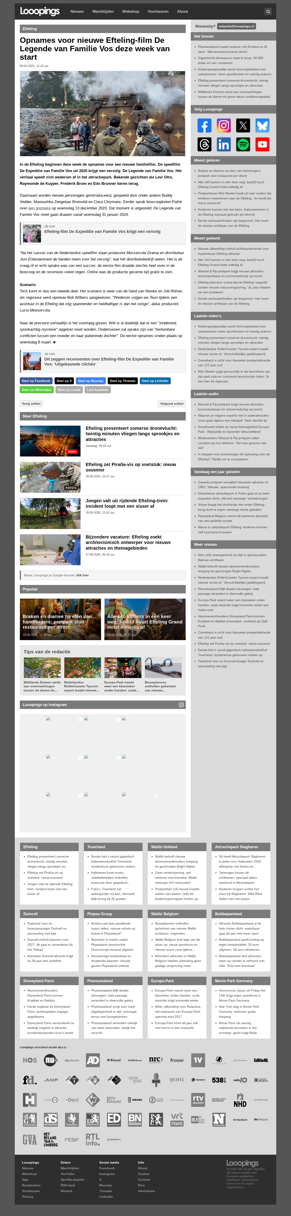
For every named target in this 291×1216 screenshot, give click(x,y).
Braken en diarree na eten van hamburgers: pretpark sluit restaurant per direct (57, 622)
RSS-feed (68, 1185)
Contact (144, 1179)
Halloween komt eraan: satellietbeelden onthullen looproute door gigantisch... (110, 877)
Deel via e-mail (69, 390)
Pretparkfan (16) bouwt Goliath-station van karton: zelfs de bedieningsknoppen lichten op (178, 894)
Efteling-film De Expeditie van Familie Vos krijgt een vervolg (102, 231)
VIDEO (72, 452)
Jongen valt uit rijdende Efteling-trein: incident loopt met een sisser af (50, 889)
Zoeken (144, 1174)
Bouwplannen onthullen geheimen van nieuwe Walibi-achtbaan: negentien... (176, 928)
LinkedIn (106, 1196)
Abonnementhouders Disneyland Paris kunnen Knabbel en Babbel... (45, 995)
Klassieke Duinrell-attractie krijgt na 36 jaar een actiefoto (50, 958)
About (182, 11)
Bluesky (105, 1185)
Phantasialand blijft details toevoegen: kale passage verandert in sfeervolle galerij (112, 995)
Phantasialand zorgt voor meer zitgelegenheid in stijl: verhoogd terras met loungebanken (113, 1011)
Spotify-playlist (72, 1179)
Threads (105, 1191)
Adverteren (146, 1191)
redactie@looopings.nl (236, 26)
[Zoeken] (268, 11)
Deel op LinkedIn (155, 381)
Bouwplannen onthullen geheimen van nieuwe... (160, 686)
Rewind (66, 1191)
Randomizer (31, 1185)
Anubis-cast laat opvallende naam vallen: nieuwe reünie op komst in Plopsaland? (113, 928)
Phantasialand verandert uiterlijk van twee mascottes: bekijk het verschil (114, 1028)
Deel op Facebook (36, 381)
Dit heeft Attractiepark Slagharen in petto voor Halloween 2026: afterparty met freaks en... (242, 861)
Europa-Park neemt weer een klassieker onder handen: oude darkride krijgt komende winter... (178, 995)
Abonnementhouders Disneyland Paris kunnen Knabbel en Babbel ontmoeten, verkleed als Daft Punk (233, 621)
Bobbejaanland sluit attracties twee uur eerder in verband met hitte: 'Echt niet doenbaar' (241, 961)
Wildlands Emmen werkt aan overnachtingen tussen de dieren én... (42, 686)
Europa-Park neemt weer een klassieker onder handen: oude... (121, 686)
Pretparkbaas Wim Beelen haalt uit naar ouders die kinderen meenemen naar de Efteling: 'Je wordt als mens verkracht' (234, 198)
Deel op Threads (122, 381)
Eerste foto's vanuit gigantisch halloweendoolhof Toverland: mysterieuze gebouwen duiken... (114, 861)
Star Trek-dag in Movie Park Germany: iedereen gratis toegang (239, 1011)
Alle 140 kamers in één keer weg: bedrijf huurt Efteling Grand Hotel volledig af (145, 622)
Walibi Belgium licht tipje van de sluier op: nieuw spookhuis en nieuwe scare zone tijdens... (177, 944)
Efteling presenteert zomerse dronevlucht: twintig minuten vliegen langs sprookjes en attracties (132, 434)
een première (39, 208)
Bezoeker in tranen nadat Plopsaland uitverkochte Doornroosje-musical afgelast (112, 944)
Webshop (130, 11)
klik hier (82, 575)
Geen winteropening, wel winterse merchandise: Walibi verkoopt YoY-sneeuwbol (176, 877)
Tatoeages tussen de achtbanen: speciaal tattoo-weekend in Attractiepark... (238, 877)
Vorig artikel (31, 403)
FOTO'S (71, 488)
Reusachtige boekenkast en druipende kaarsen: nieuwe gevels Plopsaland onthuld (111, 961)
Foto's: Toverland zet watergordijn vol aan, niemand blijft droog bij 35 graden (113, 894)
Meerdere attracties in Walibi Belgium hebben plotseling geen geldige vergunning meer (178, 961)
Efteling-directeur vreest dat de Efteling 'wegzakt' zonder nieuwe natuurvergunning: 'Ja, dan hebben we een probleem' (234, 287)
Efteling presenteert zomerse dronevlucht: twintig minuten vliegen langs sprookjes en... (48, 861)
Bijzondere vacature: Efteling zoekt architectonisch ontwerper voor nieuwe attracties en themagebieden (128, 542)
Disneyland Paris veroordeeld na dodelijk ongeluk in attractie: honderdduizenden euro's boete (50, 1028)
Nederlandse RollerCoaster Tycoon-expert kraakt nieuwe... (81, 686)
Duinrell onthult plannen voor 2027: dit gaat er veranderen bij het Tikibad (50, 944)
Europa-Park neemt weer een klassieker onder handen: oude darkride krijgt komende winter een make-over (233, 605)
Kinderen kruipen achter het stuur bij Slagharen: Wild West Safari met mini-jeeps (240, 894)
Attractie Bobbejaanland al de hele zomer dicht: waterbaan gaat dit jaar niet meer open (240, 928)
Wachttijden (103, 11)
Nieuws (77, 11)
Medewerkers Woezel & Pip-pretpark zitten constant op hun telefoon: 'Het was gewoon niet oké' (232, 443)
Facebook (107, 1168)
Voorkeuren (158, 11)
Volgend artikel (171, 403)
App (25, 1179)
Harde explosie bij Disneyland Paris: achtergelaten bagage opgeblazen (48, 1011)
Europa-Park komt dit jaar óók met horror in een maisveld (176, 1025)
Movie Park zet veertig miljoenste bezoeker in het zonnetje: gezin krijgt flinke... (239, 1028)
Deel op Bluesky (90, 381)
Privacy (27, 1196)
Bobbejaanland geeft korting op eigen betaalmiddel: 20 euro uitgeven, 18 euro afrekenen (241, 944)
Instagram (107, 1174)
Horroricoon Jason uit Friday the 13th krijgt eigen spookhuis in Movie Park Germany (242, 995)
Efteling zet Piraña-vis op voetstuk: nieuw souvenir (234, 643)
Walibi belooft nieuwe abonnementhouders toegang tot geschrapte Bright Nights (176, 861)
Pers (141, 1185)
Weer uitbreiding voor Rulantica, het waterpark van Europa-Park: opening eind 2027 (178, 1011)
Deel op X (64, 381)
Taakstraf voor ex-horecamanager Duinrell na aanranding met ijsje (47, 928)
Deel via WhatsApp (36, 390)
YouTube (67, 1174)
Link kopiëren (97, 390)
